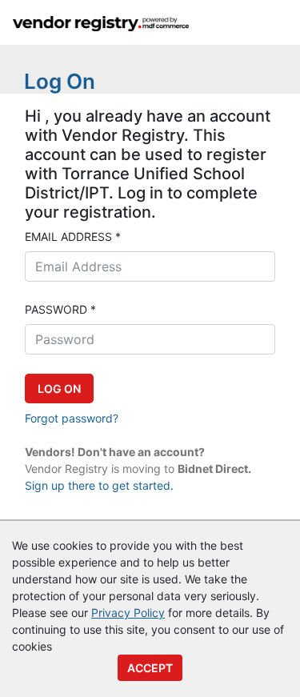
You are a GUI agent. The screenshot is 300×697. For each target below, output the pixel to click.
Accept (150, 668)
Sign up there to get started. (99, 485)
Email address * (73, 236)
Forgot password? (71, 418)
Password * (60, 309)
